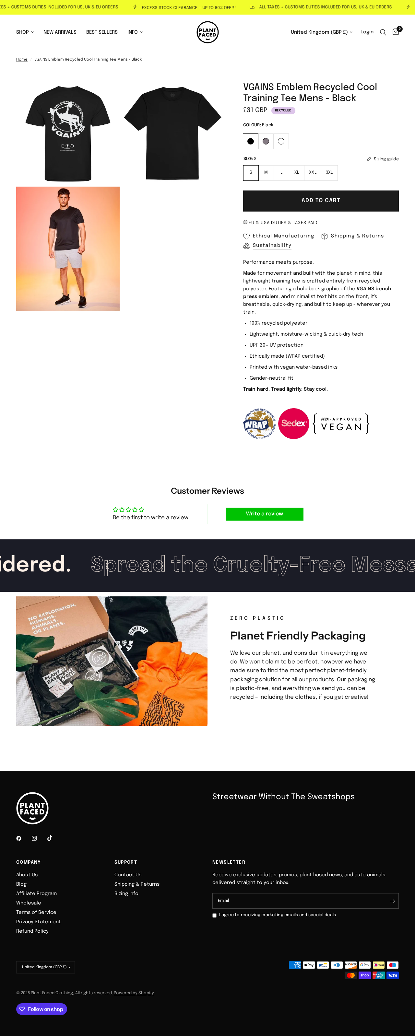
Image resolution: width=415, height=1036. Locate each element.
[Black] (250, 140)
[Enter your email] (392, 901)
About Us (27, 875)
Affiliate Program (36, 893)
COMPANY (28, 862)
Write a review (264, 514)
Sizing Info (126, 893)
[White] (281, 140)
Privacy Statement (38, 922)
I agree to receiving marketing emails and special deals (277, 915)
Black (250, 141)
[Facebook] (23, 838)
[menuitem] (27, 32)
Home (22, 60)
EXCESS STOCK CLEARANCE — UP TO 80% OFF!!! (178, 8)
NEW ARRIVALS (60, 32)
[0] (394, 32)
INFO (132, 32)
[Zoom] (106, 96)
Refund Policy (32, 931)
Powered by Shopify (134, 993)
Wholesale (28, 903)
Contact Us (127, 875)
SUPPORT (125, 862)
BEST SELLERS (102, 32)
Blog (21, 884)
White (281, 141)
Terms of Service (36, 912)
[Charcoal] (266, 140)
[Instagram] (39, 838)
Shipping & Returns (137, 884)
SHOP (22, 32)
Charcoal (266, 141)
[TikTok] (54, 838)
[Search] (383, 32)
